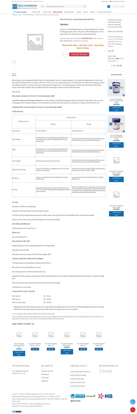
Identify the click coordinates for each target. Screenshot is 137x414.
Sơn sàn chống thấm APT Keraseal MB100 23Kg (116, 136)
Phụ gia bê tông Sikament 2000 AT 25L (19, 345)
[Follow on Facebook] (100, 371)
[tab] (14, 75)
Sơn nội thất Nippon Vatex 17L (51, 344)
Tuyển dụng (45, 377)
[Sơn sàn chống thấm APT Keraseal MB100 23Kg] (116, 124)
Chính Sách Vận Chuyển (77, 386)
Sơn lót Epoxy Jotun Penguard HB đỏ (54, 318)
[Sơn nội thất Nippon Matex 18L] (99, 334)
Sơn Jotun (30, 318)
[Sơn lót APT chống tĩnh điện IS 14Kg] (116, 194)
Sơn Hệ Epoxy (28, 15)
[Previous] (12, 343)
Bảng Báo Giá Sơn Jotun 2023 (24, 316)
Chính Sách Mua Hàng (77, 379)
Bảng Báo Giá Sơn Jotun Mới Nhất (60, 316)
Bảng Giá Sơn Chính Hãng (75, 316)
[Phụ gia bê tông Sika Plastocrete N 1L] (35, 334)
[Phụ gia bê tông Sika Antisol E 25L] (67, 334)
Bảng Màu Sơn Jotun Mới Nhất (90, 316)
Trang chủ (16, 15)
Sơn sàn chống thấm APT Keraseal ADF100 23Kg (116, 100)
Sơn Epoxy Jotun (23, 318)
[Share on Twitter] (114, 66)
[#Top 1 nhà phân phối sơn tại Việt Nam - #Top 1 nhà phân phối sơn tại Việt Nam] (24, 6)
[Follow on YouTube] (110, 371)
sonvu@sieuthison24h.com (118, 1)
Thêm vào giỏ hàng (79, 54)
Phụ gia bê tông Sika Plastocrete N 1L (35, 344)
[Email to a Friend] (116, 66)
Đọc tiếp (35, 349)
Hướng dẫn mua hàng (115, 20)
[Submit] (85, 6)
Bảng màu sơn (69, 12)
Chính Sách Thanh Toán (77, 382)
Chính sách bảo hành (114, 24)
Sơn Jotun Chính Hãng (39, 318)
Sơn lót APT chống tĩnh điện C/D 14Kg (116, 172)
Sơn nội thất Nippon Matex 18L (99, 344)
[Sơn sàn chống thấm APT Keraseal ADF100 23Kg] (116, 88)
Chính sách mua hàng (114, 22)
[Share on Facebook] (111, 66)
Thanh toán (46, 12)
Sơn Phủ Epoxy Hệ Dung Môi (47, 15)
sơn (65, 29)
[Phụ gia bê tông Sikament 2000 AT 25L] (19, 334)
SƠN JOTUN (36, 314)
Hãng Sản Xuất (21, 314)
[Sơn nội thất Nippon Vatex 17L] (51, 334)
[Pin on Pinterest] (118, 66)
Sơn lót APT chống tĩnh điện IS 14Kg (116, 206)
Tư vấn (78, 12)
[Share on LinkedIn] (121, 66)
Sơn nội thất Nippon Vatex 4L (83, 344)
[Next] (105, 343)
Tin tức (85, 12)
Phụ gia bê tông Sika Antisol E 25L (67, 344)
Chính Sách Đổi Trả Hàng (78, 375)
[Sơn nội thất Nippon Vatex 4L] (83, 334)
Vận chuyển (36, 12)
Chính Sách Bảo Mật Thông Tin (80, 371)
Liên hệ (92, 12)
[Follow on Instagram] (103, 371)
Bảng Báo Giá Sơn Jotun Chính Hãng (41, 316)
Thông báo (44, 381)
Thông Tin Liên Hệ (47, 371)
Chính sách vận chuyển (115, 27)
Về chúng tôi (105, 1)
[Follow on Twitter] (107, 371)
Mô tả (14, 75)
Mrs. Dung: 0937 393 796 (20, 371)
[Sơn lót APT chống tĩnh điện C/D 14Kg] (116, 160)
